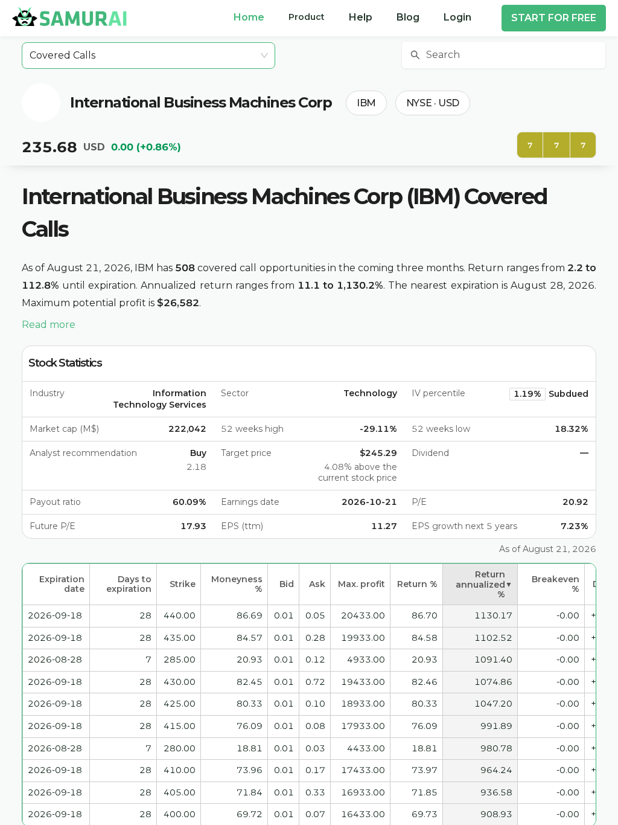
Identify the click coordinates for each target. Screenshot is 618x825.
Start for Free (553, 18)
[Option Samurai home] (69, 16)
